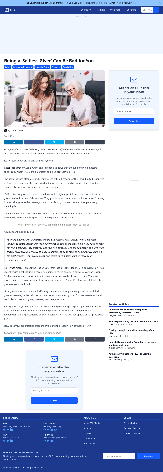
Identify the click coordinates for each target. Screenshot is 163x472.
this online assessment (65, 224)
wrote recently (16, 267)
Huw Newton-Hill (116, 336)
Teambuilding (68, 67)
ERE (5, 423)
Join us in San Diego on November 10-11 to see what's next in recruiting (81, 2)
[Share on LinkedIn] (13, 142)
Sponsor (88, 428)
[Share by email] (74, 142)
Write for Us (89, 438)
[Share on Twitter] (54, 142)
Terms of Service (132, 428)
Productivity (56, 67)
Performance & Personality (22, 67)
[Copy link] (95, 142)
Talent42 (48, 434)
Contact (87, 433)
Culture (7, 67)
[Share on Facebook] (34, 142)
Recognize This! (53, 332)
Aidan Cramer (114, 359)
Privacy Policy (130, 423)
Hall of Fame (90, 443)
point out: (29, 231)
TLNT (6, 434)
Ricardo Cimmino (116, 348)
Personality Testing (42, 67)
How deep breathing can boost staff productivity (133, 321)
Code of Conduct (132, 433)
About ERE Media (92, 423)
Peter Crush (114, 324)
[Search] (156, 10)
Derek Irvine (17, 130)
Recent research (12, 167)
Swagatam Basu (115, 315)
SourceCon (49, 423)
